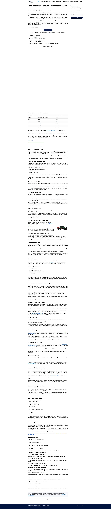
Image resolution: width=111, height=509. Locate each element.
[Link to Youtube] (82, 505)
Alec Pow (48, 499)
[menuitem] (44, 1)
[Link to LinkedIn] (77, 505)
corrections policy (48, 10)
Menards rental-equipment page (37, 313)
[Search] (83, 1)
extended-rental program (32, 363)
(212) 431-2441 (47, 505)
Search (77, 17)
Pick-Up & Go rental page (50, 130)
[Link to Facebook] (78, 505)
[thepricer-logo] (31, 1)
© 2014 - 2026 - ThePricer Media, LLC (32, 505)
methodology (43, 10)
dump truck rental (31, 434)
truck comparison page (38, 373)
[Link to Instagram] (80, 505)
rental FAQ (52, 262)
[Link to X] (76, 505)
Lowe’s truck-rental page (55, 375)
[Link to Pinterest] (81, 505)
